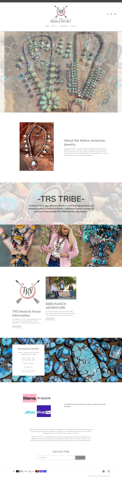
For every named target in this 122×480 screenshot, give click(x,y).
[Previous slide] (53, 110)
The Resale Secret (96, 476)
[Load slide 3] (59, 110)
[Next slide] (65, 110)
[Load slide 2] (58, 110)
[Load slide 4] (61, 110)
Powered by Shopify (105, 476)
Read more (16, 326)
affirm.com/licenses (85, 440)
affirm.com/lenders (49, 431)
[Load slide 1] (56, 110)
